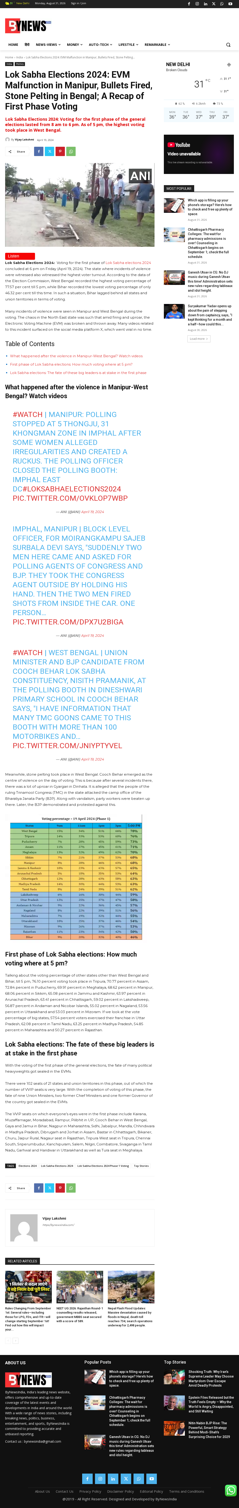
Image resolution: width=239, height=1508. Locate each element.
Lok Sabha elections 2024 (128, 262)
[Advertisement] (147, 25)
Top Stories (141, 1166)
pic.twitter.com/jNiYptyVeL (67, 745)
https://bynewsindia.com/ (58, 1225)
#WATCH (28, 414)
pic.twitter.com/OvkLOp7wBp (70, 498)
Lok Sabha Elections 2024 (57, 1166)
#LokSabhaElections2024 (71, 488)
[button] (228, 44)
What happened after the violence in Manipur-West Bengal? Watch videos (76, 356)
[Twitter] (213, 4)
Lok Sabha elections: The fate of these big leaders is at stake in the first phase (78, 372)
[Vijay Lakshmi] (8, 139)
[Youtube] (230, 4)
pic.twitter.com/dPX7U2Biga (68, 621)
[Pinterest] (60, 151)
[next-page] (15, 1341)
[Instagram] (197, 4)
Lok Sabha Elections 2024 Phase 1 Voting (103, 1166)
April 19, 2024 (92, 512)
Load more (197, 339)
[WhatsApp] (221, 4)
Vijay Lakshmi (24, 139)
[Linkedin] (205, 4)
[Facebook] (189, 4)
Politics (20, 64)
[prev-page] (8, 1341)
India (19, 57)
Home (9, 57)
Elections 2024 (27, 1166)
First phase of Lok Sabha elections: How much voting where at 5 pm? (71, 364)
